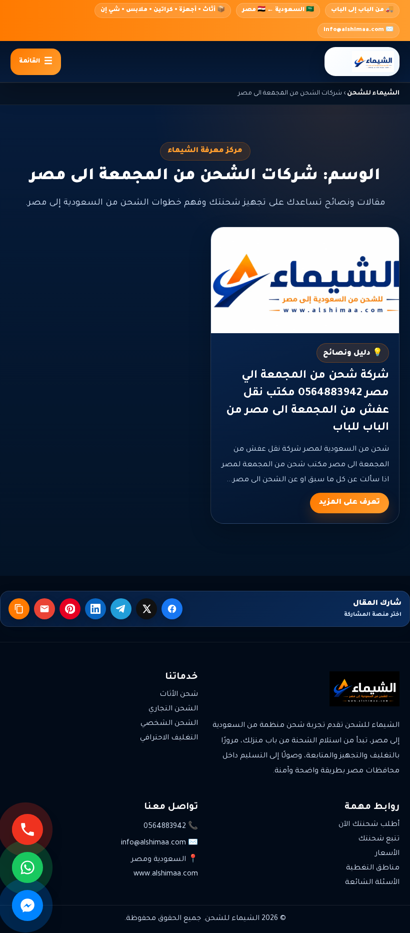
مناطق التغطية (373, 868)
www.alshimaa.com (166, 874)
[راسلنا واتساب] (27, 867)
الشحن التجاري (173, 709)
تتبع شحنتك (379, 839)
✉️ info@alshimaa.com (359, 30)
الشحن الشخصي (169, 724)
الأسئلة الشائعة (372, 883)
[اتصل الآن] (27, 829)
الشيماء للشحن (373, 93)
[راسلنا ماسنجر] (27, 905)
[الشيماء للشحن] (362, 61)
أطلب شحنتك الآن (369, 825)
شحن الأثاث (179, 695)
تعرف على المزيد (349, 503)
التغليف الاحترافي (169, 738)
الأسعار (387, 854)
